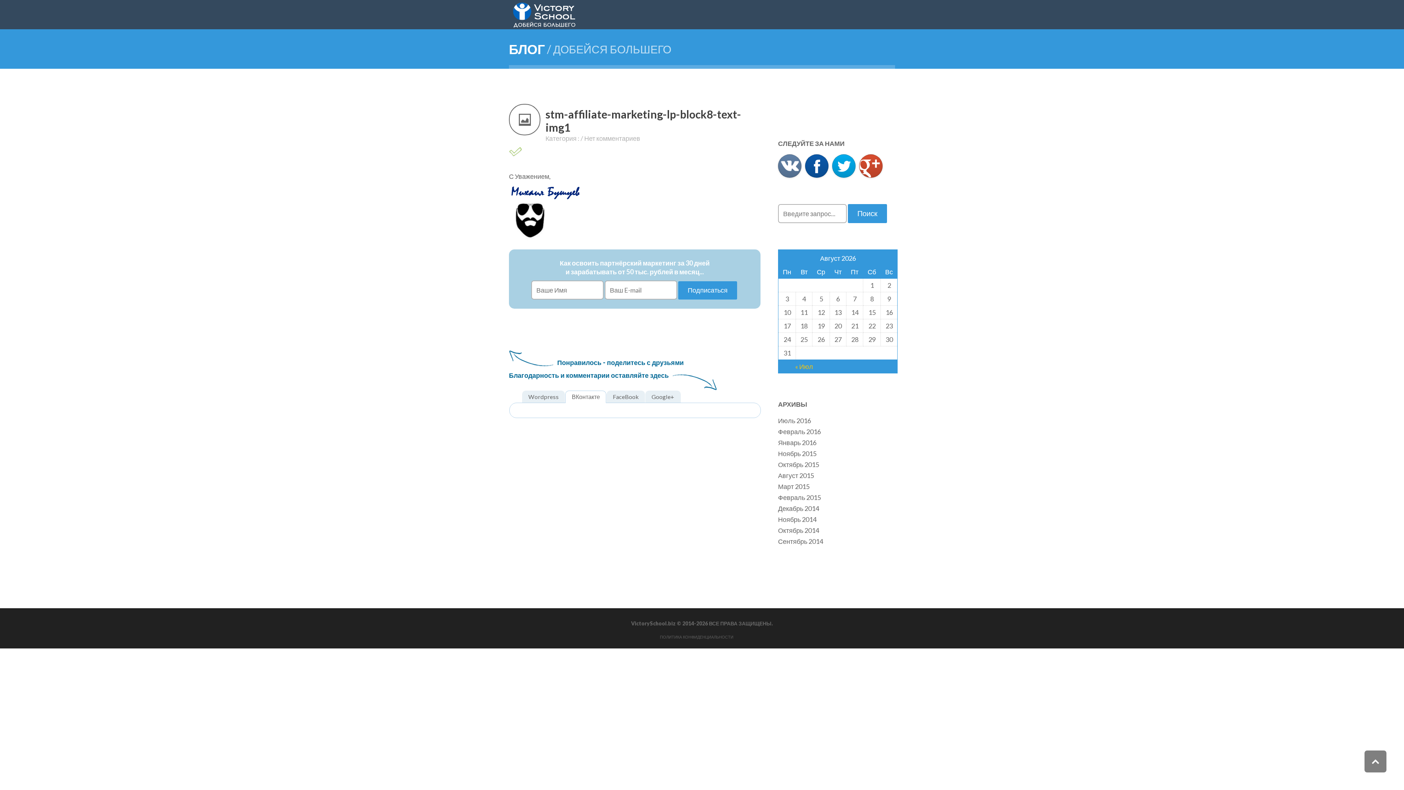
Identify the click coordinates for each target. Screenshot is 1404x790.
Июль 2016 (794, 421)
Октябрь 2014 (798, 530)
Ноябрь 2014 (797, 519)
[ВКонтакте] (789, 166)
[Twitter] (844, 166)
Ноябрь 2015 (797, 453)
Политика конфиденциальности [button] (696, 637)
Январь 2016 (797, 443)
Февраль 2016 (799, 432)
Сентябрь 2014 (800, 541)
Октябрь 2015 (798, 464)
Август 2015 (796, 475)
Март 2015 (793, 486)
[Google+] (871, 166)
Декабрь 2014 (798, 508)
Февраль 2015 (799, 497)
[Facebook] (817, 166)
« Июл (804, 366)
